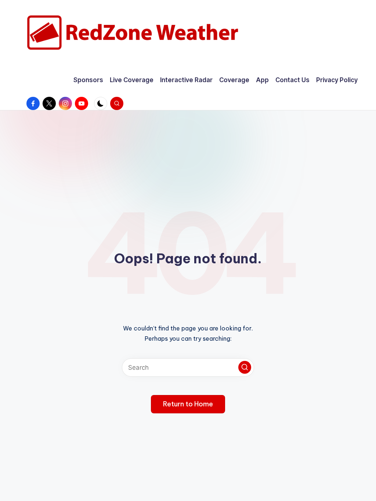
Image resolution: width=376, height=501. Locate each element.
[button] (244, 367)
